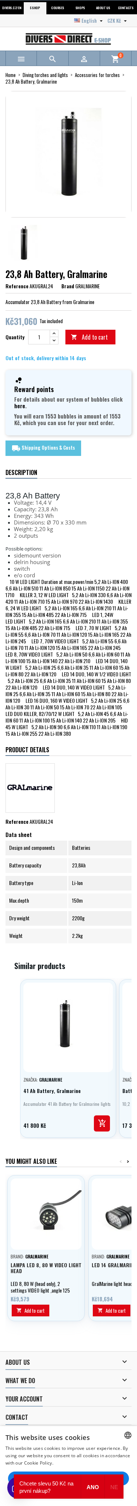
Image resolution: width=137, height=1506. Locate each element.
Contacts (125, 8)
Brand (67, 286)
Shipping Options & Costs (43, 448)
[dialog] (68, 1466)
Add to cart (89, 337)
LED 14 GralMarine (114, 1265)
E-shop (35, 8)
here (19, 406)
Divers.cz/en (11, 8)
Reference (16, 286)
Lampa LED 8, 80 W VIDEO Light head (46, 1268)
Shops (80, 8)
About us (103, 8)
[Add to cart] (102, 1123)
